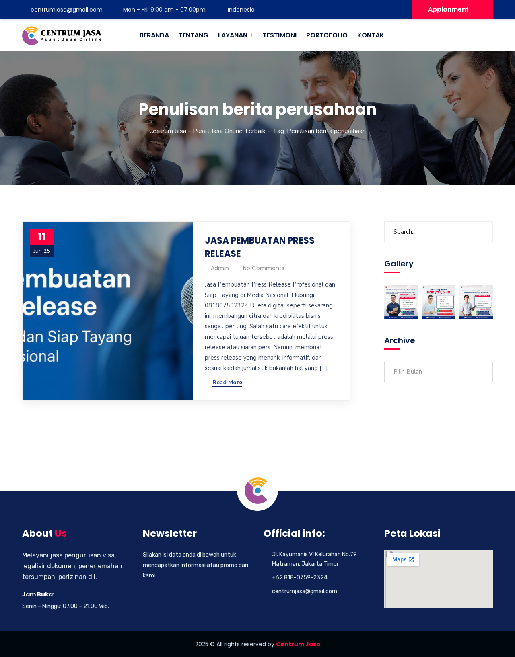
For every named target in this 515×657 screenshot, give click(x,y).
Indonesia (240, 10)
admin (220, 268)
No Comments (263, 268)
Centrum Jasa (298, 644)
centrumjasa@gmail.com (67, 10)
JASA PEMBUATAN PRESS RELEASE (260, 247)
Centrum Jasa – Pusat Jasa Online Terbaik (207, 131)
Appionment (448, 9)
